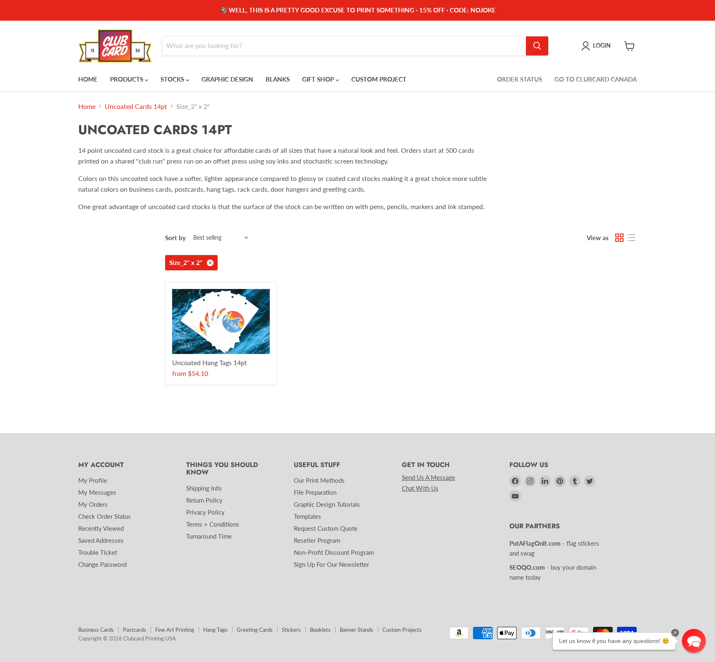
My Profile (92, 480)
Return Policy (204, 500)
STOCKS (173, 79)
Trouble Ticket (97, 552)
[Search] (537, 45)
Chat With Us (420, 488)
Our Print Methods (319, 480)
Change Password (102, 564)
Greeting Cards (255, 629)
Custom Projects (402, 629)
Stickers (291, 629)
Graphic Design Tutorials (327, 504)
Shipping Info (204, 488)
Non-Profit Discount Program (334, 552)
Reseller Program (317, 540)
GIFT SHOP (319, 79)
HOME (88, 79)
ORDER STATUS (519, 79)
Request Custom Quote (326, 528)
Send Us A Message (428, 477)
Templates (307, 516)
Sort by (175, 237)
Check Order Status (104, 516)
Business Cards (96, 629)
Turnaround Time (209, 536)
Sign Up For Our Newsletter (331, 564)
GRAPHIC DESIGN (227, 79)
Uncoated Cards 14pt (136, 106)
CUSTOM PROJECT (378, 79)
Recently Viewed (101, 528)
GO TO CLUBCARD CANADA (595, 79)
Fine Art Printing (174, 629)
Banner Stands (356, 629)
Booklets (320, 629)
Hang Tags (215, 629)
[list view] (631, 237)
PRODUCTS (127, 79)
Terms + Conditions (212, 524)
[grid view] (619, 237)
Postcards (134, 629)
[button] (694, 641)
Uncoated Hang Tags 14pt (209, 362)
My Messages (97, 492)
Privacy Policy (205, 512)
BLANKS (278, 79)
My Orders (93, 504)
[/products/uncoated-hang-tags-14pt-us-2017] (221, 321)
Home (87, 106)
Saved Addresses (101, 540)
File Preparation (315, 492)
